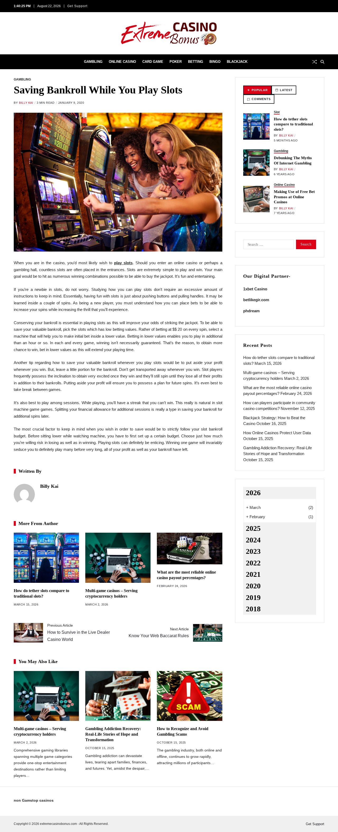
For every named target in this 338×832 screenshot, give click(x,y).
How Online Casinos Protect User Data (277, 433)
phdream (251, 311)
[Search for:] (267, 245)
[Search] (322, 62)
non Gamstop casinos (34, 800)
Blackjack (237, 62)
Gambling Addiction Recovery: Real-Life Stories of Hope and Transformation (113, 734)
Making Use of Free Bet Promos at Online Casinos (294, 197)
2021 (253, 574)
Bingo (214, 62)
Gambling (93, 62)
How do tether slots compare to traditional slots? (293, 124)
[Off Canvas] (16, 62)
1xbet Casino (255, 289)
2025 (253, 528)
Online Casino (122, 62)
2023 (253, 551)
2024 (253, 540)
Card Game (152, 62)
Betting (195, 62)
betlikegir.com (256, 299)
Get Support (77, 6)
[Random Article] (314, 61)
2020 (253, 586)
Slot (277, 112)
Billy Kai (26, 102)
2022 (253, 563)
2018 (253, 609)
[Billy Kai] (24, 494)
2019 (253, 597)
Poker (176, 62)
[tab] (257, 90)
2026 (253, 493)
